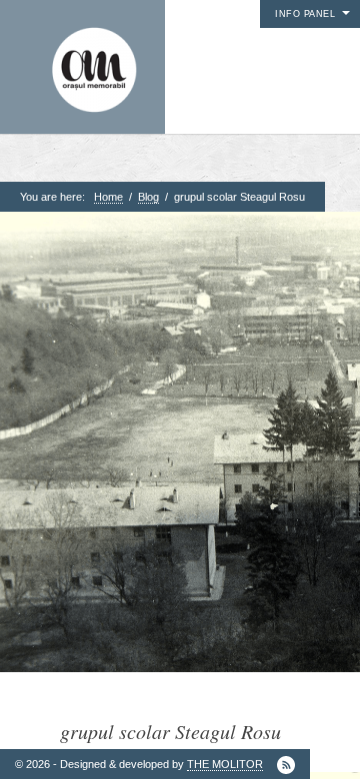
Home (108, 197)
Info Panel (305, 14)
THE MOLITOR (225, 764)
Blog (148, 197)
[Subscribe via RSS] (286, 765)
